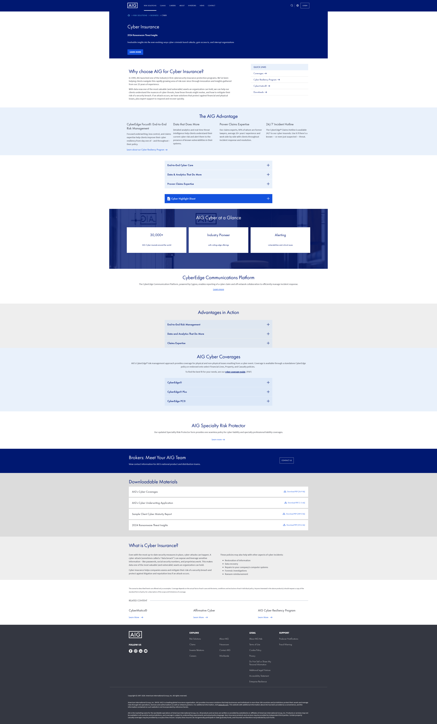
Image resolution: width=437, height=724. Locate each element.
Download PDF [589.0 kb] (295, 514)
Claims (163, 5)
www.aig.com (223, 705)
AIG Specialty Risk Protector (218, 425)
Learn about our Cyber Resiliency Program (145, 149)
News (202, 5)
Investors (192, 5)
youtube (145, 651)
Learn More (134, 617)
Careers (172, 5)
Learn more (135, 52)
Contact (211, 5)
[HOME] (128, 15)
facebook (130, 651)
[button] (260, 663)
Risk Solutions (150, 5)
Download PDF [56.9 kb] (296, 491)
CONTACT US (287, 460)
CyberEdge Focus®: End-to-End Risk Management (146, 126)
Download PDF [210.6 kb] (296, 525)
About (181, 5)
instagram (135, 651)
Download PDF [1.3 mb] (296, 503)
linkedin (140, 651)
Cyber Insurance (143, 26)
